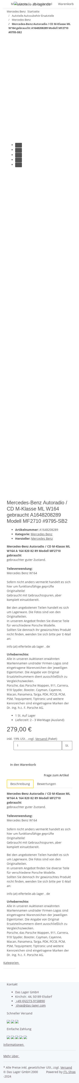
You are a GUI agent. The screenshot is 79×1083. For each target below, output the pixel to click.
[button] (14, 1045)
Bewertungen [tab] (46, 784)
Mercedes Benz (41, 534)
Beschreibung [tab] (20, 784)
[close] (10, 63)
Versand (41, 739)
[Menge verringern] (10, 745)
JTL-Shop (69, 1072)
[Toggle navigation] (8, 5)
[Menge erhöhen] (65, 754)
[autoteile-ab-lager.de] (32, 4)
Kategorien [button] (11, 963)
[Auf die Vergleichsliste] (10, 72)
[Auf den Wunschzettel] (17, 72)
